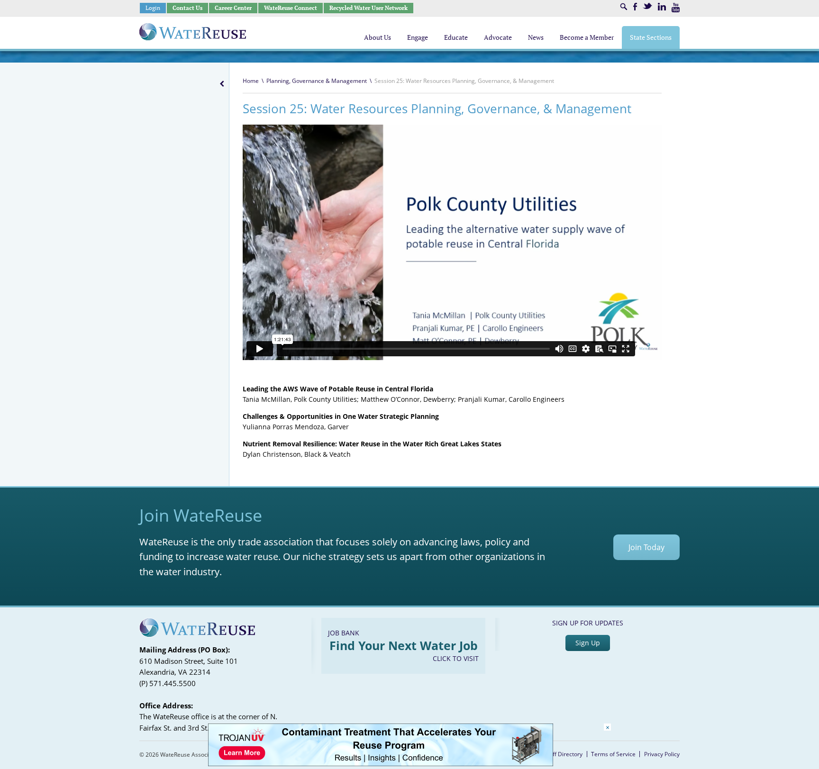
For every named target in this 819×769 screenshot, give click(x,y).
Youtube (676, 7)
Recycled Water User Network (368, 7)
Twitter (647, 6)
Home (251, 81)
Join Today (646, 547)
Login (153, 7)
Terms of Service (613, 754)
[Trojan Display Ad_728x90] (380, 763)
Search (624, 6)
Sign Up (587, 642)
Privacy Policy (662, 754)
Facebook (635, 6)
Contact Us (187, 7)
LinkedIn (662, 6)
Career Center (233, 7)
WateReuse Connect (290, 7)
